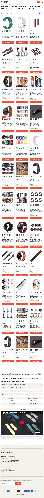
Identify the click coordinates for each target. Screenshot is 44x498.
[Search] (38, 2)
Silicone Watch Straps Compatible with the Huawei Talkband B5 (20, 210)
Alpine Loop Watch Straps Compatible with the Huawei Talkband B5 (21, 94)
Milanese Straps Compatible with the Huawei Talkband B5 (20, 65)
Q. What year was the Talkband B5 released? (11, 387)
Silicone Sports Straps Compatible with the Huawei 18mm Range (20, 326)
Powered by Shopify (22, 495)
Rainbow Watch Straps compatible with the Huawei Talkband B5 (35, 36)
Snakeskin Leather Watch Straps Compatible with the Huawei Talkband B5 (8, 65)
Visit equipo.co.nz (16, 458)
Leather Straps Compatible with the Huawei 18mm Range (22, 355)
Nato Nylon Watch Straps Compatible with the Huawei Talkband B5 (7, 182)
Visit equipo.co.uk (15, 460)
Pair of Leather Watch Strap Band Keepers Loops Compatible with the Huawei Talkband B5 (36, 65)
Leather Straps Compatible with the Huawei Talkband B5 (22, 182)
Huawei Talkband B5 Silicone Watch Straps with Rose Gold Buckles (22, 36)
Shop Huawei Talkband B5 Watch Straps (11, 437)
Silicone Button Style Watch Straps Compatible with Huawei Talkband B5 (21, 153)
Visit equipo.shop (14, 461)
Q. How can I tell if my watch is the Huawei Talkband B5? (14, 390)
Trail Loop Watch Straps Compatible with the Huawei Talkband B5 (7, 94)
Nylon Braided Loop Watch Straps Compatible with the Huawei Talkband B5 (22, 240)
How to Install (22, 409)
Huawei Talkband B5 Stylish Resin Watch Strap (36, 297)
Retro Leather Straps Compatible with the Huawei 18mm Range (35, 355)
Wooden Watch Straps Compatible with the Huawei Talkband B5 (35, 269)
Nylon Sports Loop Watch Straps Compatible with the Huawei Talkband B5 (22, 269)
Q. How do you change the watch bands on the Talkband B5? (15, 394)
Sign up (18, 483)
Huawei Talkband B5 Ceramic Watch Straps (21, 297)
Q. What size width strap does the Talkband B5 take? (13, 384)
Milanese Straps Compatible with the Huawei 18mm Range (35, 326)
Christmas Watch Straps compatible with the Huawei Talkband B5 (7, 297)
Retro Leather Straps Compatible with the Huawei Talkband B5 (34, 124)
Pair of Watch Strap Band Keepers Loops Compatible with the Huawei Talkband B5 (36, 95)
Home (2, 4)
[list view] (42, 13)
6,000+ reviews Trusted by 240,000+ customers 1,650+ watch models (7, 470)
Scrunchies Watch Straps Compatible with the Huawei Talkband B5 (7, 240)
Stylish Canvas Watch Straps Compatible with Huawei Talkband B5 (35, 153)
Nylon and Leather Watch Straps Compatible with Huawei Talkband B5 (7, 269)
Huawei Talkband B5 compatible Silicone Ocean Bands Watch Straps (7, 36)
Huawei (6, 4)
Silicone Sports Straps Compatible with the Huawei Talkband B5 (6, 153)
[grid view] (39, 13)
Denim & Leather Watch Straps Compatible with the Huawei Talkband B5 (36, 240)
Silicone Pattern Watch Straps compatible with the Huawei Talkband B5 (22, 124)
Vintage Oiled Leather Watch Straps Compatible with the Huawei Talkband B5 (36, 211)
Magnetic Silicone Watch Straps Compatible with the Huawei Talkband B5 (8, 124)
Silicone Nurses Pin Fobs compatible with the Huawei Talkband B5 (7, 326)
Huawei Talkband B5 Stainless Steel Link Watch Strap (36, 182)
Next (24, 366)
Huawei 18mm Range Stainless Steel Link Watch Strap (7, 355)
